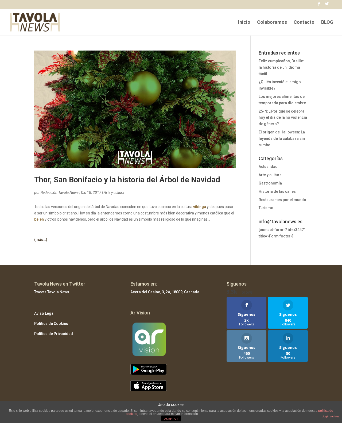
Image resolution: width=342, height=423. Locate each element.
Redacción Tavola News (60, 192)
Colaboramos (272, 22)
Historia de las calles (277, 191)
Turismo (266, 208)
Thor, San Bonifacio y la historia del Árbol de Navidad (127, 179)
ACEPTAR (171, 418)
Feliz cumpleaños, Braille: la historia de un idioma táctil (281, 67)
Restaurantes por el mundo (282, 200)
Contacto (304, 22)
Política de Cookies (51, 323)
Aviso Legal (44, 313)
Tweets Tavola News (51, 292)
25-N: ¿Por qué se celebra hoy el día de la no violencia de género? (283, 117)
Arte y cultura (114, 192)
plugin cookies (330, 416)
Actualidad (268, 166)
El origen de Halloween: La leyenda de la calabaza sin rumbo (282, 138)
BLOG (327, 22)
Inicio (244, 22)
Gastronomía (270, 183)
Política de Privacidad (53, 334)
